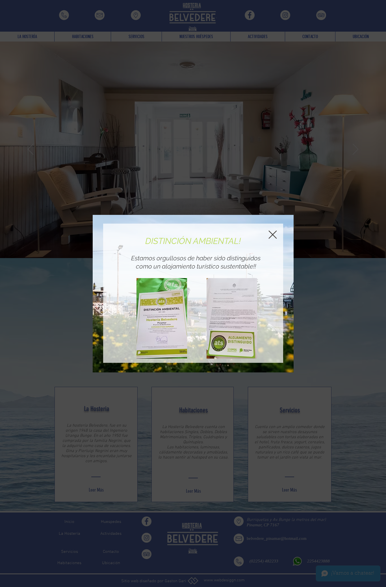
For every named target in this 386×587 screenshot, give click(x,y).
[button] (272, 234)
